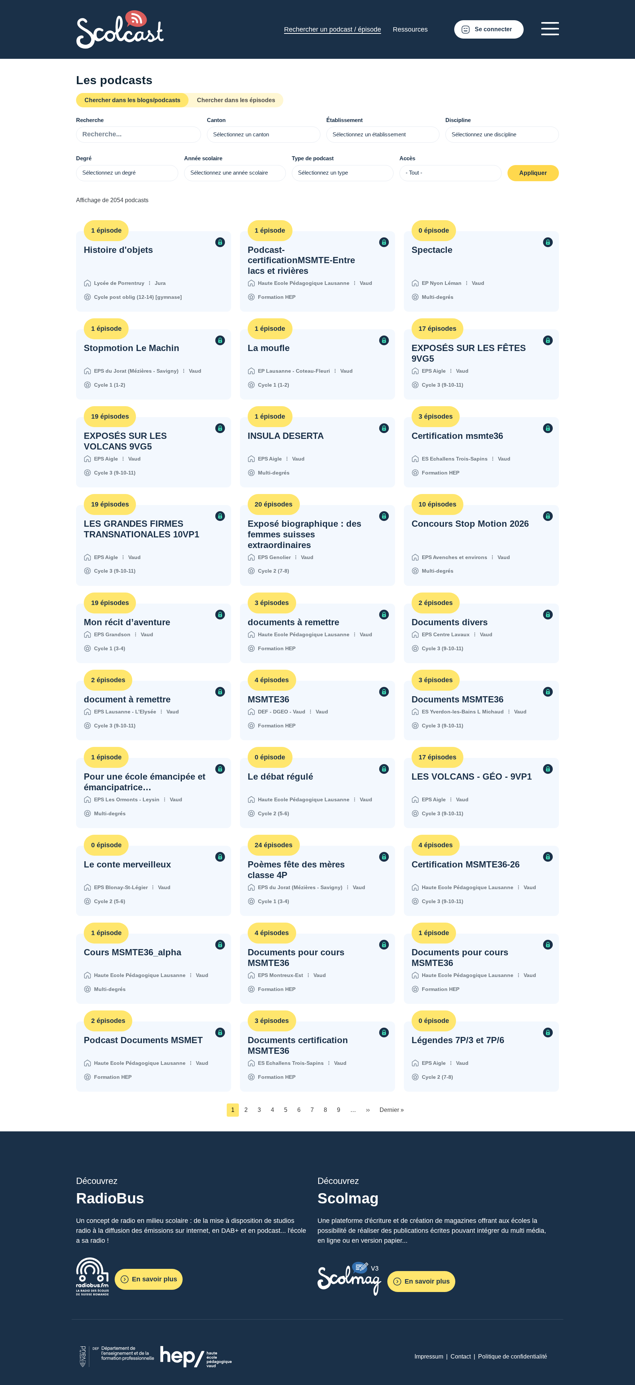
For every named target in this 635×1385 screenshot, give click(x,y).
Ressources (410, 29)
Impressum (429, 1356)
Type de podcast (313, 158)
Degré (84, 158)
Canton (216, 120)
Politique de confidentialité (512, 1356)
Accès (407, 158)
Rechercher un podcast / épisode (332, 29)
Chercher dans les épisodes (236, 100)
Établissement (344, 120)
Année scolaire (203, 158)
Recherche (90, 120)
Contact (461, 1356)
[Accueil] (120, 14)
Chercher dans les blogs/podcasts (132, 100)
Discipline (458, 120)
